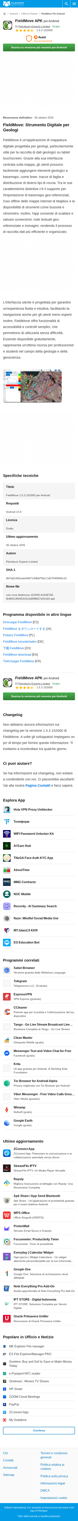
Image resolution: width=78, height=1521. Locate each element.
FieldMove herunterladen (20, 641)
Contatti (8, 1460)
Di (32, 26)
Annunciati (10, 1467)
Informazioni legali (53, 1483)
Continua (39, 1430)
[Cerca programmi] (66, 4)
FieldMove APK (37, 21)
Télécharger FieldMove (18, 661)
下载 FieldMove (13, 648)
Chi (5, 1453)
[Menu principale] (74, 4)
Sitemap (8, 1474)
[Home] (4, 13)
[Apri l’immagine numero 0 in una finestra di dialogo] (32, 386)
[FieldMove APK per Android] (7, 25)
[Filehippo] (13, 4)
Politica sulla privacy (54, 1476)
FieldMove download (17, 654)
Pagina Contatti (37, 785)
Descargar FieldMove (17, 622)
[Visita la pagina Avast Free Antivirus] (39, 38)
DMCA (45, 1490)
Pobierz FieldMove (15, 635)
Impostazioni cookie (54, 1497)
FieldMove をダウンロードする (24, 628)
